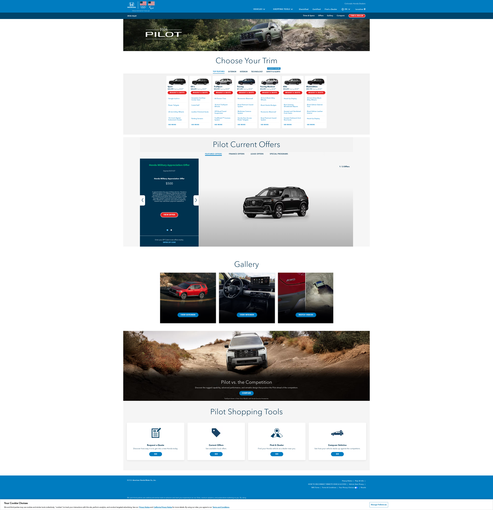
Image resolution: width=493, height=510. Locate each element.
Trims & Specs (309, 16)
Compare (341, 16)
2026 (129, 16)
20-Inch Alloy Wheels (176, 112)
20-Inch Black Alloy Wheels (268, 99)
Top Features (219, 71)
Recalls (363, 487)
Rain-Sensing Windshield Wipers (291, 105)
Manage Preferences (379, 505)
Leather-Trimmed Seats (199, 112)
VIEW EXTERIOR (188, 315)
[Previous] (142, 200)
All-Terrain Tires (220, 98)
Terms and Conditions (221, 507)
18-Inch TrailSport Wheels (221, 105)
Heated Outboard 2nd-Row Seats (292, 119)
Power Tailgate (173, 105)
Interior (244, 72)
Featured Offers (213, 154)
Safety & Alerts (273, 72)
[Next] (196, 200)
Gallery (330, 16)
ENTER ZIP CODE (169, 242)
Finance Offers (236, 154)
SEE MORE (172, 124)
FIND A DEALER (357, 16)
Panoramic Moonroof (245, 98)
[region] (246, 504)
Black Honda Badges (268, 105)
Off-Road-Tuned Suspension (221, 112)
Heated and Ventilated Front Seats (292, 112)
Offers (320, 16)
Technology (257, 72)
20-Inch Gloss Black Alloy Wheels (314, 99)
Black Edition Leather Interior (315, 112)
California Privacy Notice (163, 507)
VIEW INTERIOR (247, 315)
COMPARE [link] (246, 393)
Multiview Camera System (245, 112)
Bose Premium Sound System (246, 105)
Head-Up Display (290, 98)
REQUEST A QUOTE (177, 92)
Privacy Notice (347, 481)
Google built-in (173, 98)
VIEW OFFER (169, 215)
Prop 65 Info (359, 481)
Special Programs (279, 154)
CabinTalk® (195, 105)
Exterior (232, 72)
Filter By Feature (274, 68)
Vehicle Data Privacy (356, 484)
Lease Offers (257, 154)
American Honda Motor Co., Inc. (144, 480)
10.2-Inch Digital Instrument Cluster (175, 119)
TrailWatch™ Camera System (223, 119)
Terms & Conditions (329, 487)
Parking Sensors (197, 118)
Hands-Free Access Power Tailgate (245, 119)
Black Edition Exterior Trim (315, 105)
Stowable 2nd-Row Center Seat (198, 99)
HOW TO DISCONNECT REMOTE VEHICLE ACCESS (327, 484)
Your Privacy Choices (346, 487)
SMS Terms (315, 487)
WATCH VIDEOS (306, 315)
